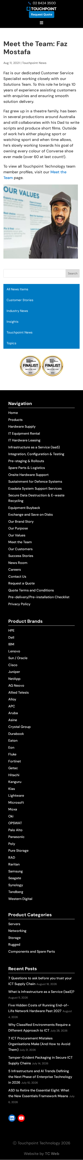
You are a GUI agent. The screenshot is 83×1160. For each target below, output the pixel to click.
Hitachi (13, 775)
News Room (17, 563)
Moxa (12, 809)
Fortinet (14, 761)
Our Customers (20, 549)
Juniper (14, 672)
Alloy (12, 699)
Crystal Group (19, 727)
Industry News (17, 311)
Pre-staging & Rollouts (26, 461)
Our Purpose (18, 528)
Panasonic (16, 837)
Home (13, 413)
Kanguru (14, 782)
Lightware (16, 795)
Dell (11, 637)
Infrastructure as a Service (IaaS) (34, 447)
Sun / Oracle (17, 658)
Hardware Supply (22, 426)
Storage (14, 937)
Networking (17, 931)
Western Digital (20, 899)
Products (15, 419)
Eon (11, 747)
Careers (14, 569)
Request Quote (41, 14)
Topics (11, 343)
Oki (10, 816)
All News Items (17, 289)
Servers (14, 924)
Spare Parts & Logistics (26, 468)
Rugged (14, 944)
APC (11, 706)
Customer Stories (20, 300)
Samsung (15, 871)
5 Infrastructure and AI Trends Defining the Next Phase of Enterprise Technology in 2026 (40, 1077)
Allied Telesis (18, 692)
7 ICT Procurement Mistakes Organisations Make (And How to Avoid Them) (39, 1044)
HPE (11, 630)
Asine (12, 720)
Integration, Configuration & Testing (36, 454)
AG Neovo (16, 685)
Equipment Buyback (24, 508)
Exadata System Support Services (35, 488)
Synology (15, 885)
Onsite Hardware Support (28, 475)
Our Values (16, 535)
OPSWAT (15, 823)
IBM (11, 644)
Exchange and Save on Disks (30, 514)
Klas (11, 789)
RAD (11, 857)
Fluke (12, 754)
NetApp (14, 678)
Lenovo (14, 651)
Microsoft (16, 802)
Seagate (14, 878)
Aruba (13, 713)
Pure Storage (18, 850)
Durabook (16, 734)
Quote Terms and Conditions (31, 590)
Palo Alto (15, 830)
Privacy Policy (19, 604)
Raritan (14, 864)
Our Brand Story (21, 521)
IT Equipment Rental (24, 433)
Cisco (12, 665)
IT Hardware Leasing (24, 440)
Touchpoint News (20, 332)
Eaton (12, 740)
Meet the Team (20, 542)
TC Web (52, 1153)
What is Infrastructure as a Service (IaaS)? (41, 991)
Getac (13, 768)
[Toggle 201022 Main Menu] (41, 23)
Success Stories (20, 556)
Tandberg (15, 892)
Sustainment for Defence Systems (35, 481)
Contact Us (17, 576)
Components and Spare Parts (31, 951)
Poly (11, 844)
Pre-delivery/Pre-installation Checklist (38, 597)
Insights (13, 322)
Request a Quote (21, 583)
